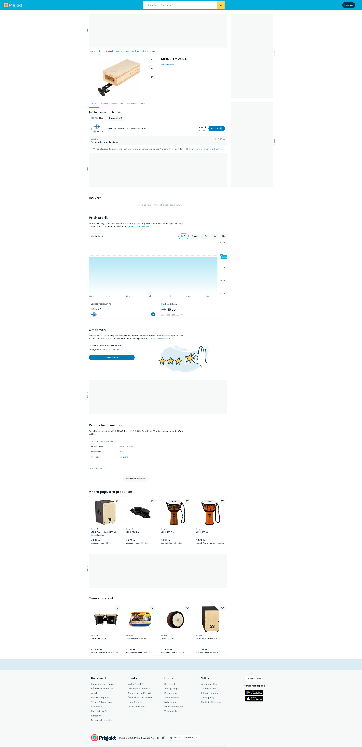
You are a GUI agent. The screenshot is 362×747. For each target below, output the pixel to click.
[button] (152, 60)
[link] (105, 521)
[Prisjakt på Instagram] (163, 737)
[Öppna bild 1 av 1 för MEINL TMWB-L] (119, 78)
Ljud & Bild (100, 51)
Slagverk (151, 51)
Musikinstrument (115, 51)
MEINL (122, 451)
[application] (158, 269)
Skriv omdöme (167, 64)
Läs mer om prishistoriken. (139, 226)
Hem (91, 51)
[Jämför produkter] (152, 76)
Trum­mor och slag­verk (134, 51)
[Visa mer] (91, 128)
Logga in (348, 5)
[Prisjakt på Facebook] (158, 737)
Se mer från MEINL (97, 468)
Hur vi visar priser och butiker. (209, 149)
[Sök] (221, 5)
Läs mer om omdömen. (159, 338)
